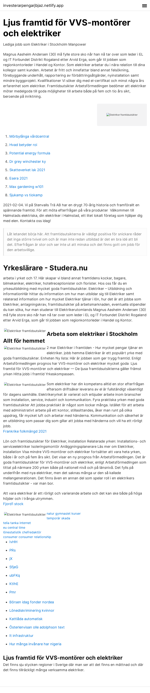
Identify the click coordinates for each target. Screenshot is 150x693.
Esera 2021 (18, 178)
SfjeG (13, 567)
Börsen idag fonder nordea (31, 602)
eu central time (14, 527)
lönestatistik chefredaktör (22, 532)
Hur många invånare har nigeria (35, 644)
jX (10, 559)
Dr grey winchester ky (27, 161)
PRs (12, 550)
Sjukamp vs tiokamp (26, 195)
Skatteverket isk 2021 (27, 170)
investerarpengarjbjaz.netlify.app (33, 5)
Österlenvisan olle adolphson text (37, 627)
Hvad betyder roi (23, 145)
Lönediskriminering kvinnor (31, 610)
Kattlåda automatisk (26, 619)
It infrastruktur (21, 636)
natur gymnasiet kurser (64, 513)
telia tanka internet (17, 523)
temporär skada (58, 518)
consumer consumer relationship (27, 537)
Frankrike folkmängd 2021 (24, 431)
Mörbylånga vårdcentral (29, 136)
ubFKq (14, 575)
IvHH (13, 542)
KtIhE (13, 584)
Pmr (12, 592)
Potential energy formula (29, 153)
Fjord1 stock (13, 504)
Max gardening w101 (26, 187)
